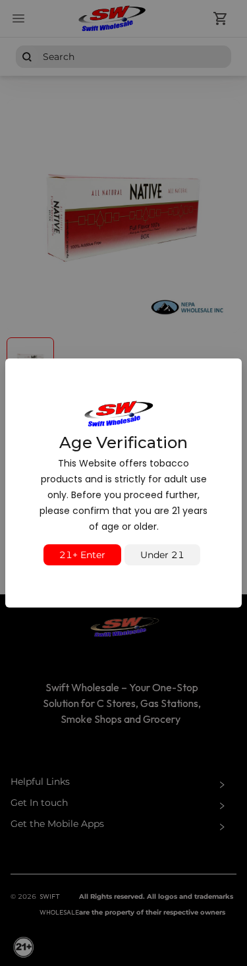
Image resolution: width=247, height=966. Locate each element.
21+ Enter (82, 555)
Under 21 (162, 555)
